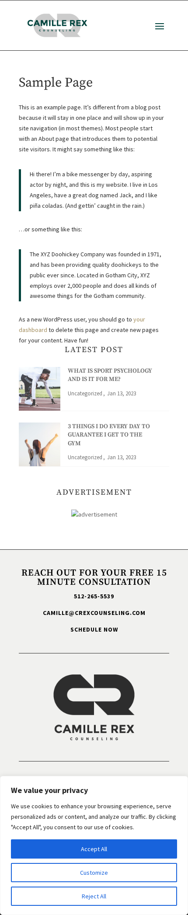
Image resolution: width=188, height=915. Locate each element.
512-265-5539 (94, 596)
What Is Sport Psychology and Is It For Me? (110, 375)
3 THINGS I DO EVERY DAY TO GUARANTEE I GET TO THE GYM (109, 435)
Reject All (94, 896)
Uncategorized (85, 393)
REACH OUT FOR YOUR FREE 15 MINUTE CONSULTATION (94, 577)
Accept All (94, 849)
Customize (94, 873)
